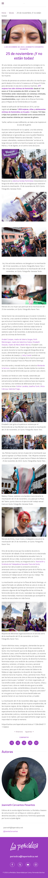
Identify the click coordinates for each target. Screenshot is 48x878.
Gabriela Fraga (14, 389)
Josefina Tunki (34, 386)
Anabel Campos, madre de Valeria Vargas (17, 339)
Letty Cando (26, 355)
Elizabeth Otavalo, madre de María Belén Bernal (21, 343)
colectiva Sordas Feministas (22, 181)
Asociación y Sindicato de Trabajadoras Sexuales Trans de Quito (23, 562)
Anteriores (19, 731)
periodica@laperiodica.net (24, 856)
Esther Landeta (22, 386)
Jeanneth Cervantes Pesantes (32, 48)
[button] (3, 3)
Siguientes (28, 731)
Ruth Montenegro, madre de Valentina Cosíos (19, 340)
